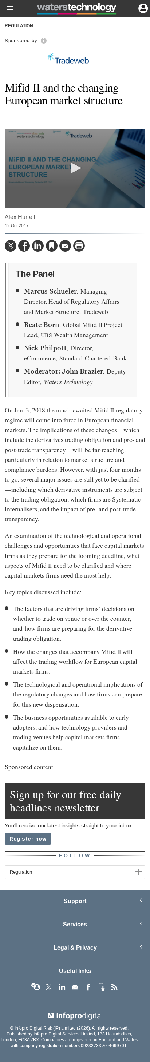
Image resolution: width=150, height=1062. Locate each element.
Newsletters (75, 987)
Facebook (88, 987)
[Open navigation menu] (7, 8)
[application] (75, 168)
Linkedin (62, 987)
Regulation (19, 26)
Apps (101, 987)
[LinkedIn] (38, 246)
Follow (75, 855)
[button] (75, 168)
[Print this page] (79, 246)
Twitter (48, 987)
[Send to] (65, 246)
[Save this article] (52, 246)
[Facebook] (24, 246)
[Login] (142, 7)
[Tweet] (10, 246)
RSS (114, 987)
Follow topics (35, 987)
